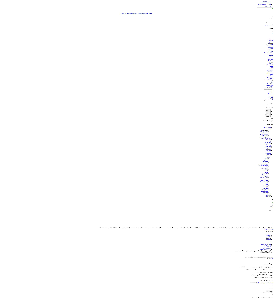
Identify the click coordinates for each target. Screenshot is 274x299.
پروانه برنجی (265, 162)
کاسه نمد (265, 185)
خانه (272, 99)
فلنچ (267, 182)
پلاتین (272, 82)
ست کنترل (270, 55)
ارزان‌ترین (268, 114)
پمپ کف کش (270, 60)
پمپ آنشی (268, 140)
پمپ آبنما (271, 62)
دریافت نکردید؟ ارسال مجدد (267, 277)
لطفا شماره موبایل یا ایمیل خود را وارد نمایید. (262, 267)
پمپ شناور (270, 47)
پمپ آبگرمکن (270, 49)
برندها (132, 13)
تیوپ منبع (265, 170)
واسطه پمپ (270, 71)
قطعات (139, 13)
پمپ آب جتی (265, 135)
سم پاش (271, 63)
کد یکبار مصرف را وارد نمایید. (266, 272)
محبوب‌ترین (268, 111)
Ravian (271, 258)
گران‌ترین (268, 116)
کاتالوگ (135, 13)
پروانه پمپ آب (264, 163)
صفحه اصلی (149, 13)
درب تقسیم (270, 75)
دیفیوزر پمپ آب (269, 85)
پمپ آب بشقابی (264, 134)
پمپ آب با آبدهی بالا (268, 52)
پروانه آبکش (270, 93)
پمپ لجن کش (270, 45)
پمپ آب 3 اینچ (264, 132)
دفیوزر (266, 176)
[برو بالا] (270, 210)
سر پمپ (266, 178)
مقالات (271, 98)
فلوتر (272, 90)
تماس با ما (122, 13)
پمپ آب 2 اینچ (264, 130)
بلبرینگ (271, 74)
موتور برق (271, 51)
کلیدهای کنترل (270, 76)
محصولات (143, 13)
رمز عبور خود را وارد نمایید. (267, 280)
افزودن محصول (270, 291)
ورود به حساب (257, 277)
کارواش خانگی (269, 64)
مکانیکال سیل (270, 83)
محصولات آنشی (269, 44)
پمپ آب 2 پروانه (264, 131)
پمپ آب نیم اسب (264, 136)
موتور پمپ (270, 59)
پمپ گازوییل (270, 56)
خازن (272, 67)
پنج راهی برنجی (269, 72)
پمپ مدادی (270, 57)
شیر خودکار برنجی (269, 79)
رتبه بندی (268, 113)
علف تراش (268, 155)
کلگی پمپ (271, 68)
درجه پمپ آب (270, 91)
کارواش (269, 193)
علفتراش (271, 48)
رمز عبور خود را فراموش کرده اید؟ (265, 282)
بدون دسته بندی (267, 127)
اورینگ (271, 86)
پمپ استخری (270, 53)
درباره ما (127, 13)
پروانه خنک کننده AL (268, 87)
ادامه (247, 269)
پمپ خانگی (270, 43)
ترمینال (271, 78)
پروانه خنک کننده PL (268, 89)
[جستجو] (272, 24)
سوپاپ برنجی (270, 70)
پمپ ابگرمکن (267, 142)
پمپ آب (271, 41)
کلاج (272, 81)
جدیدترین (268, 110)
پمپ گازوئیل (268, 149)
